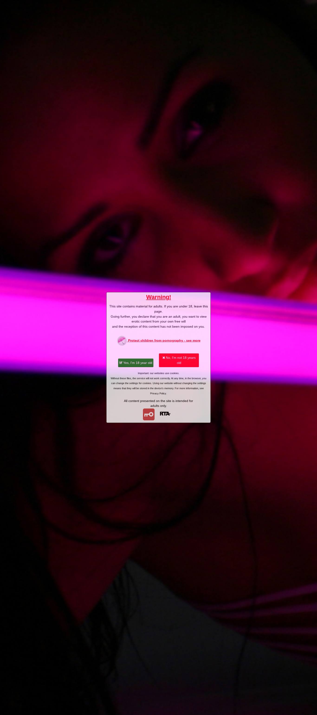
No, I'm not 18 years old (180, 360)
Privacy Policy (158, 393)
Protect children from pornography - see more (164, 340)
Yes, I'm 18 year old (137, 363)
